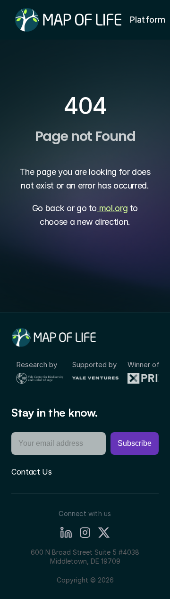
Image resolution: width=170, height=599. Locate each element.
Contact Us (31, 471)
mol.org (112, 208)
